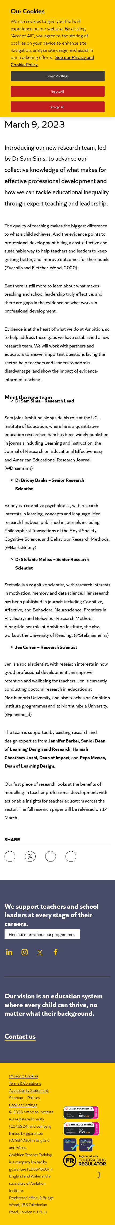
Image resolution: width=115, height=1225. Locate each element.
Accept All (57, 106)
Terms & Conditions (25, 1083)
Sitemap (16, 1097)
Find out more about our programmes (42, 934)
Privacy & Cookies (23, 1075)
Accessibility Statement (28, 1090)
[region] (57, 58)
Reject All (57, 91)
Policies (33, 1097)
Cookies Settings (23, 1104)
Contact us (20, 1035)
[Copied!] (71, 856)
